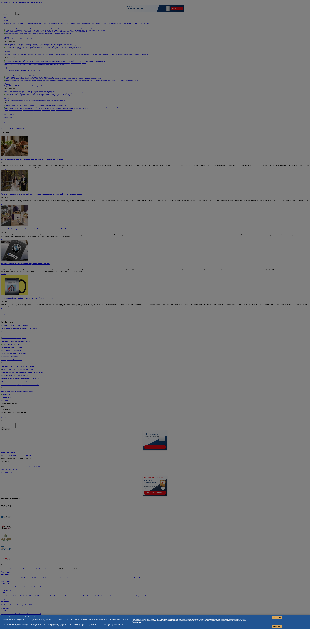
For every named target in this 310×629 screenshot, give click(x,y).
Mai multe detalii (42, 620)
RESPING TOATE (277, 626)
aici (93, 624)
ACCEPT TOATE (277, 617)
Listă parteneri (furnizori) (137, 622)
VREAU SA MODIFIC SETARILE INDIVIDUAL (277, 622)
